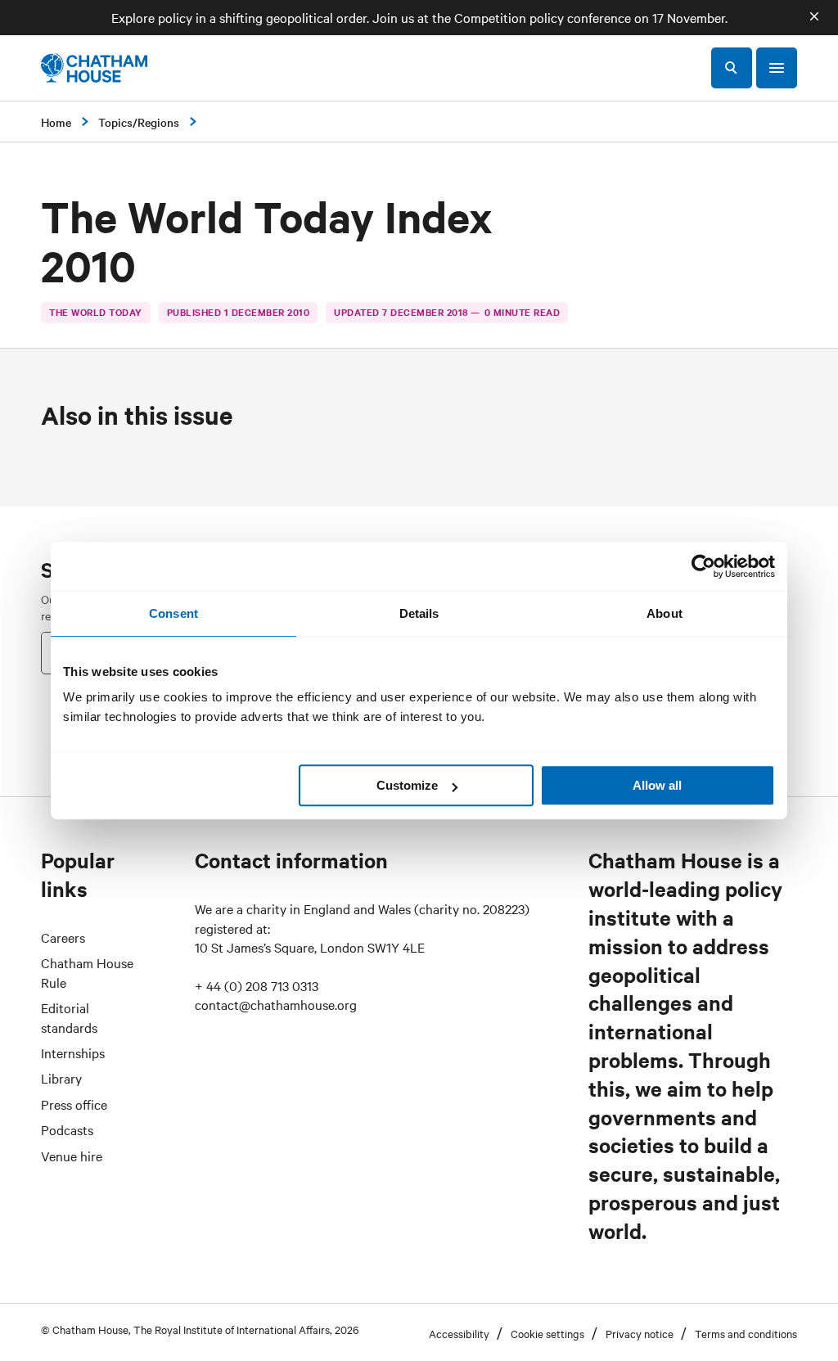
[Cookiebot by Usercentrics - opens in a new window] (703, 566)
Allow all (657, 785)
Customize (407, 785)
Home (56, 122)
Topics (115, 122)
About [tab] (665, 613)
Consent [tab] (173, 613)
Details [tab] (419, 613)
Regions (158, 122)
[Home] (94, 68)
